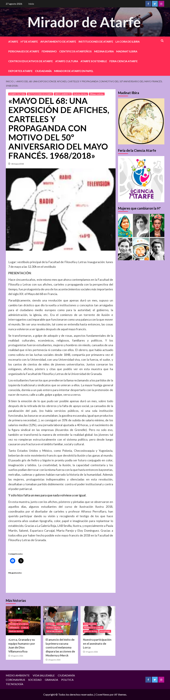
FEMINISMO (49, 51)
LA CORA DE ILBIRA (128, 41)
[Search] (162, 41)
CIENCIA (50, 624)
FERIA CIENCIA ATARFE (123, 61)
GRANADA (14, 628)
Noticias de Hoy (80, 94)
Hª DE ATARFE (29, 41)
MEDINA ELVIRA (104, 51)
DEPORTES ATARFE (20, 70)
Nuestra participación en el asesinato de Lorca (97, 643)
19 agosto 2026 (91, 652)
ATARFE (13, 41)
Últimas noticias (97, 94)
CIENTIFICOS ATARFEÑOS (75, 51)
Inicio (31, 3)
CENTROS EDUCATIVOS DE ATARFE (30, 61)
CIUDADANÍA (43, 70)
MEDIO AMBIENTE (63, 94)
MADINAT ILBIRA (126, 51)
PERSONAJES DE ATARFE (23, 51)
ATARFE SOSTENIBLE (94, 61)
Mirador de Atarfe (84, 21)
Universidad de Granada (86, 374)
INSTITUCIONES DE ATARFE (96, 41)
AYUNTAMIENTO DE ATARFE (58, 41)
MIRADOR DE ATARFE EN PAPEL (73, 70)
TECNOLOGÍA (14, 684)
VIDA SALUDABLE (54, 631)
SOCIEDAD (105, 631)
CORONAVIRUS (15, 679)
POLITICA (67, 679)
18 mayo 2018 (17, 164)
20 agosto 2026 (17, 656)
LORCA (25, 628)
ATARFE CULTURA (66, 61)
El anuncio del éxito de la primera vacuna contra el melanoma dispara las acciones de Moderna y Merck (60, 647)
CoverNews (102, 694)
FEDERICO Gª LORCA (18, 624)
